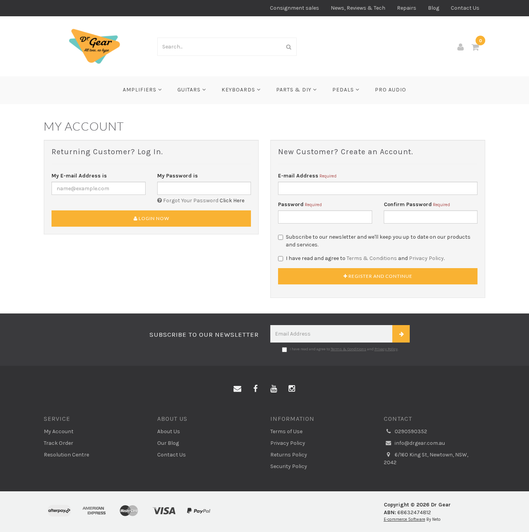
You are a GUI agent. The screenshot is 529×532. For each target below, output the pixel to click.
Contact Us (465, 8)
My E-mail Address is (79, 175)
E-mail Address (298, 175)
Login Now (153, 218)
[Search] (289, 46)
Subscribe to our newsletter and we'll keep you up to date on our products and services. (378, 241)
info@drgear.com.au (419, 443)
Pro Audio (390, 89)
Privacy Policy (426, 258)
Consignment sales (294, 8)
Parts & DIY (294, 89)
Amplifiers (140, 89)
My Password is (177, 175)
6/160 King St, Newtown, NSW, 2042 (426, 458)
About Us (168, 431)
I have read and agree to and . (365, 258)
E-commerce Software (404, 519)
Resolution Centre (66, 454)
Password (291, 204)
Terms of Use (286, 431)
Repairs (406, 8)
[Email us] (237, 389)
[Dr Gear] (94, 46)
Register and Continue (379, 276)
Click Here (232, 200)
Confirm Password (408, 204)
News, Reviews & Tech (358, 8)
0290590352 (410, 431)
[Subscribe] (401, 334)
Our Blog (168, 443)
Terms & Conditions (372, 258)
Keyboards (239, 89)
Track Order (58, 443)
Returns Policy (288, 454)
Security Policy (288, 466)
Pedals (344, 89)
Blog (433, 8)
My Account (59, 431)
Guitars (189, 89)
